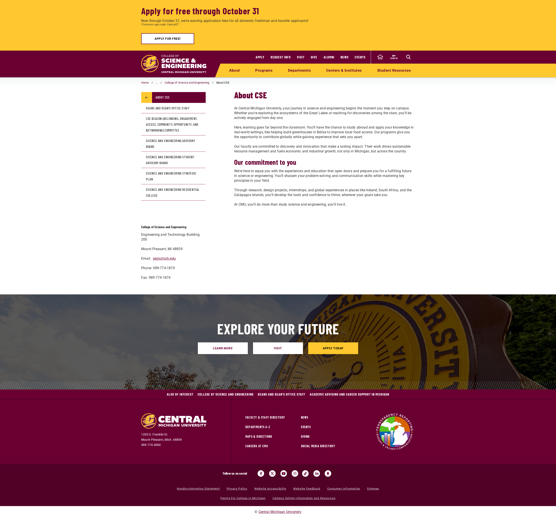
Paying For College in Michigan (243, 498)
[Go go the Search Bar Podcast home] (328, 473)
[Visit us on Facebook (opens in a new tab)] (261, 473)
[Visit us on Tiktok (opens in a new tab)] (305, 473)
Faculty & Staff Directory (265, 417)
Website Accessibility (270, 488)
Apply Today (333, 348)
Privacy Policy (237, 488)
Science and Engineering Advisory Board (170, 143)
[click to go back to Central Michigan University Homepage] (380, 57)
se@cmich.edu (164, 258)
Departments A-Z (257, 427)
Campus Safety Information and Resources (304, 498)
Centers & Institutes (344, 70)
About (234, 70)
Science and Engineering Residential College (173, 192)
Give (314, 57)
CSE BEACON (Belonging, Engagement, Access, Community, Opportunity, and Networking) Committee (172, 124)
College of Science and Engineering (187, 82)
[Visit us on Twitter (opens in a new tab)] (272, 473)
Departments (299, 70)
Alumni (329, 57)
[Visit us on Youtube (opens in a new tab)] (283, 473)
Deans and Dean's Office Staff (168, 108)
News (345, 57)
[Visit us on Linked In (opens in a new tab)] (316, 473)
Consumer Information (343, 488)
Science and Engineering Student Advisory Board (170, 160)
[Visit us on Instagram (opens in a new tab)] (295, 473)
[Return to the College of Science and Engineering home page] (173, 64)
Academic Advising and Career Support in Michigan (349, 394)
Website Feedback (306, 488)
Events (360, 57)
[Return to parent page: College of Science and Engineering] (146, 97)
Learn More (223, 348)
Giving (305, 436)
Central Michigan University (279, 512)
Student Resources (394, 70)
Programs (264, 70)
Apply (260, 57)
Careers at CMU (256, 446)
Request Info (281, 57)
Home (145, 82)
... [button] (157, 82)
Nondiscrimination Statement (198, 488)
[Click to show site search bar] (408, 57)
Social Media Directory (318, 446)
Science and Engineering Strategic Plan (171, 176)
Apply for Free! (168, 38)
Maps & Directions (258, 436)
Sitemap (373, 488)
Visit (300, 57)
